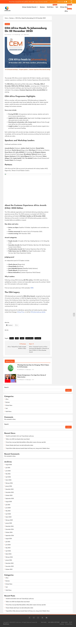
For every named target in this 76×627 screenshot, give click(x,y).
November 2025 (10, 492)
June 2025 (8, 508)
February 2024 (9, 557)
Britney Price (20, 312)
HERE (31, 288)
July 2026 (8, 467)
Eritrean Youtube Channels (29, 7)
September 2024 (10, 535)
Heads (22, 338)
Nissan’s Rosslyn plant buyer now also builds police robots (19, 445)
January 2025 (9, 523)
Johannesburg (29, 338)
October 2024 (9, 532)
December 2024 (10, 526)
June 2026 (8, 471)
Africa (67, 10)
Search (6, 387)
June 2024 (8, 545)
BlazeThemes (6, 624)
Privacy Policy (68, 624)
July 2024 (8, 541)
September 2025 (10, 498)
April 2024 (8, 551)
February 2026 (9, 483)
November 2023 (10, 566)
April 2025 (8, 514)
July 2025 (8, 504)
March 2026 (8, 480)
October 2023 (9, 569)
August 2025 (9, 501)
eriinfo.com (8, 34)
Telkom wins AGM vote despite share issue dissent (18, 439)
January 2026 (9, 486)
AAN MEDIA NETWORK (54, 622)
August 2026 (9, 464)
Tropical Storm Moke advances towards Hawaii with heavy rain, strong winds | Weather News (28, 448)
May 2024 (8, 548)
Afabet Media (64, 622)
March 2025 (8, 517)
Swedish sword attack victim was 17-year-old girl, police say (20, 436)
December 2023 (9, 563)
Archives (62, 624)
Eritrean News (64, 6)
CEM (17, 338)
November (37, 338)
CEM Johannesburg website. (38, 312)
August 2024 (9, 538)
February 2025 (9, 520)
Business (42, 7)
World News (51, 6)
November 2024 (10, 529)
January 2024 (9, 560)
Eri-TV (70, 622)
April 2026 (8, 477)
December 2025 (9, 489)
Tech (57, 7)
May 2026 (8, 474)
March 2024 (8, 554)
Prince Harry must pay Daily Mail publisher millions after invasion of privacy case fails (28, 1)
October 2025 (9, 495)
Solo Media (43, 622)
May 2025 (8, 511)
